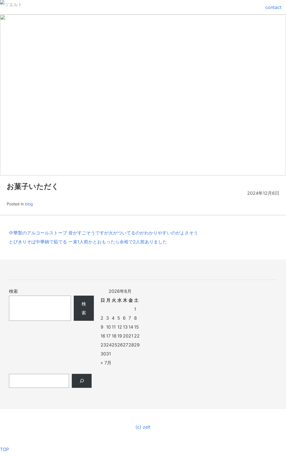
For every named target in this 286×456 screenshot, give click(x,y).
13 (125, 327)
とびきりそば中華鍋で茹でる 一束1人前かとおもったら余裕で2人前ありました (88, 241)
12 (119, 327)
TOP (4, 449)
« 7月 (106, 362)
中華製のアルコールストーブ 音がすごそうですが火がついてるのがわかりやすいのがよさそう (103, 233)
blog (29, 203)
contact (273, 7)
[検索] (82, 381)
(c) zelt (143, 427)
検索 (13, 291)
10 (108, 327)
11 (114, 327)
